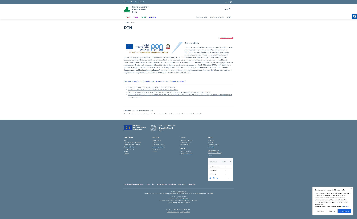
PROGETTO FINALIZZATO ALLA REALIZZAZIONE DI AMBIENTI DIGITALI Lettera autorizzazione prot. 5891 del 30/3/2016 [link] (169, 92)
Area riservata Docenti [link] (216, 17)
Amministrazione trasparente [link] (133, 184)
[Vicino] (351, 188)
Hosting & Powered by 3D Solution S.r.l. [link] (178, 209)
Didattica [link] (152, 17)
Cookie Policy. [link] (345, 207)
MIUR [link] (125, 140)
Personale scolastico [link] (186, 140)
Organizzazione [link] (156, 149)
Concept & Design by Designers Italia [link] (178, 212)
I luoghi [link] (154, 142)
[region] (332, 201)
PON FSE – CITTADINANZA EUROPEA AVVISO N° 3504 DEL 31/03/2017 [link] (153, 89)
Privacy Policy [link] (150, 184)
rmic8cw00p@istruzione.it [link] (169, 193)
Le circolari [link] (211, 142)
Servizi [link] (136, 17)
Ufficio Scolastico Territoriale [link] (132, 145)
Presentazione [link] (156, 140)
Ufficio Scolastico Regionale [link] (132, 142)
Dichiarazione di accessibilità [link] (166, 184)
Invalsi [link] (126, 151)
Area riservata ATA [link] (201, 17)
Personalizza (320, 211)
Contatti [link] (229, 17)
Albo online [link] (211, 147)
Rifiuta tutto (332, 211)
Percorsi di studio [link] (185, 145)
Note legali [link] (181, 184)
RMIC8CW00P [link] (185, 199)
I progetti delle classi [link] (186, 153)
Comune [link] (126, 153)
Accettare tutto (344, 211)
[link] (354, 16)
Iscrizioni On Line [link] (129, 149)
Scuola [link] (128, 17)
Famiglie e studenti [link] (185, 142)
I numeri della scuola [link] (158, 145)
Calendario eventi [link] (213, 145)
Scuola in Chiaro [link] (129, 147)
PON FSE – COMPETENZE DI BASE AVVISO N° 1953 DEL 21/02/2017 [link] (152, 87)
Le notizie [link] (211, 140)
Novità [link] (143, 17)
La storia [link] (154, 151)
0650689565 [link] (154, 193)
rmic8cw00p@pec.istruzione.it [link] (204, 193)
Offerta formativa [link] (185, 151)
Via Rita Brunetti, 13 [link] (181, 191)
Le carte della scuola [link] (158, 147)
